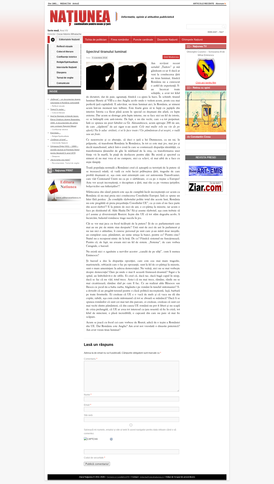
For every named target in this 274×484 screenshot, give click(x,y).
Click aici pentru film (206, 82)
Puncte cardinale (143, 39)
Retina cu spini (201, 87)
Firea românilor (120, 39)
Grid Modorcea (171, 57)
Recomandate (58, 163)
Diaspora (61, 72)
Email (87, 405)
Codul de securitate (94, 457)
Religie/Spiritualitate (67, 62)
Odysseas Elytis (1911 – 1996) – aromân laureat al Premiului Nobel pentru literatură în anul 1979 (64, 149)
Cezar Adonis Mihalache (69, 34)
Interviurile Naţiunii (67, 67)
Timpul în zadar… (57, 109)
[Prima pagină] (53, 39)
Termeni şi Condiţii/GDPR (118, 477)
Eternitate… (55, 133)
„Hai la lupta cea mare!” (60, 160)
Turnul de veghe (65, 77)
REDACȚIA (65, 3)
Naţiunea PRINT (64, 170)
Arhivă (76, 3)
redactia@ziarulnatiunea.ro (152, 477)
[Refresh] (111, 439)
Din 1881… (53, 3)
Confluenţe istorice (67, 57)
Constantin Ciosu (201, 136)
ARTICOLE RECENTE (203, 3)
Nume (88, 394)
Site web (88, 415)
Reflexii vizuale (65, 46)
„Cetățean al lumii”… (59, 140)
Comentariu (90, 359)
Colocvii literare (65, 51)
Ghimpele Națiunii (192, 39)
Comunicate (63, 83)
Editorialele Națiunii (69, 39)
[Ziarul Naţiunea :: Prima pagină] (111, 27)
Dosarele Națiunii (167, 39)
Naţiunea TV (200, 46)
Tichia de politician (96, 39)
